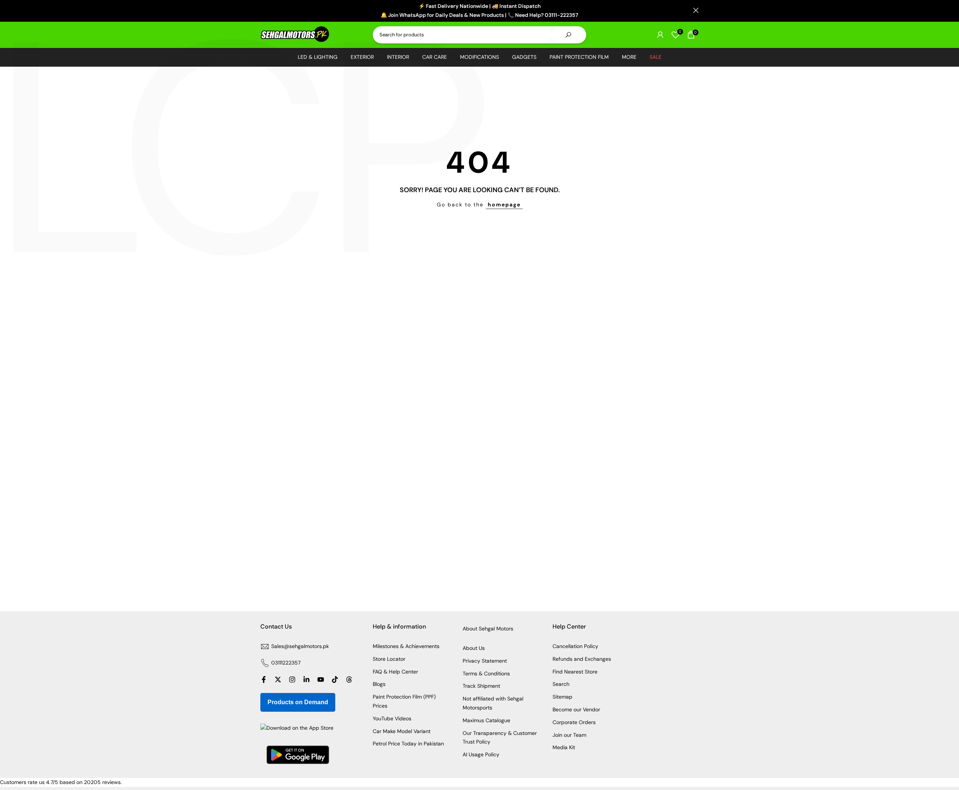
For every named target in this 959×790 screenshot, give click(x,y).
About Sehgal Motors (488, 628)
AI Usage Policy (481, 754)
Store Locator (389, 659)
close (263, 10)
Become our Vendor (576, 709)
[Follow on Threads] (349, 679)
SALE (656, 57)
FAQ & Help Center (395, 671)
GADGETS (524, 57)
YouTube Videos (392, 718)
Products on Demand (297, 702)
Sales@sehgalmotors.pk (300, 646)
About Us (474, 648)
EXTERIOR (362, 57)
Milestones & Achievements (406, 646)
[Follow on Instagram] (292, 679)
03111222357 (285, 662)
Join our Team (569, 735)
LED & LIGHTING (318, 57)
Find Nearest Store (575, 671)
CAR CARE (434, 57)
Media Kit (564, 747)
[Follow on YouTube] (320, 679)
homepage (504, 204)
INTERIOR (398, 57)
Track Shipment (481, 685)
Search (561, 684)
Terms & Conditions (486, 673)
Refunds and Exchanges (582, 659)
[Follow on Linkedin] (306, 679)
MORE (629, 57)
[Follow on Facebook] (263, 679)
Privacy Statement (485, 660)
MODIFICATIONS (479, 57)
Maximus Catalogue (486, 720)
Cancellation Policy (575, 646)
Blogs (379, 684)
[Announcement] (479, 11)
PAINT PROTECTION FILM (579, 57)
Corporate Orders (574, 722)
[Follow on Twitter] (278, 679)
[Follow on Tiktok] (335, 679)
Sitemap (562, 696)
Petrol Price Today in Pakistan (408, 743)
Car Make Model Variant (401, 731)
